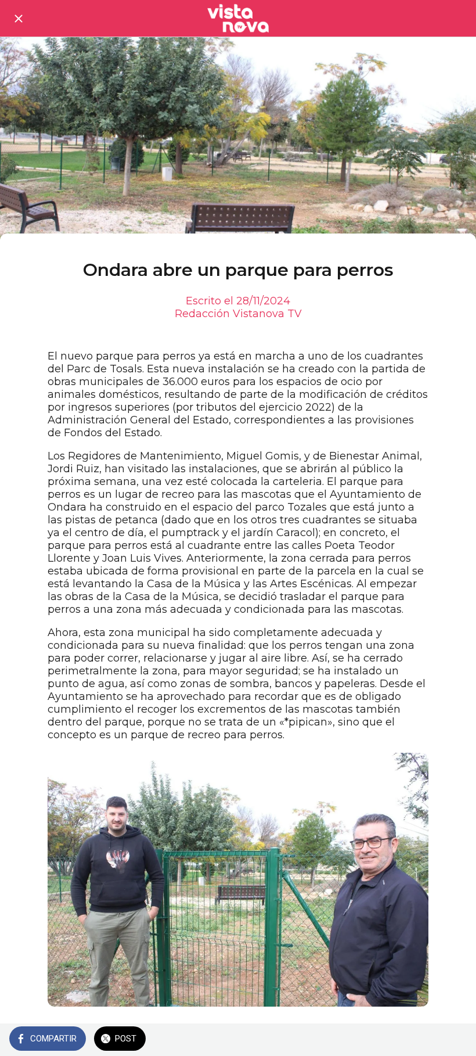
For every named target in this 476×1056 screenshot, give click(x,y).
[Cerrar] (19, 19)
